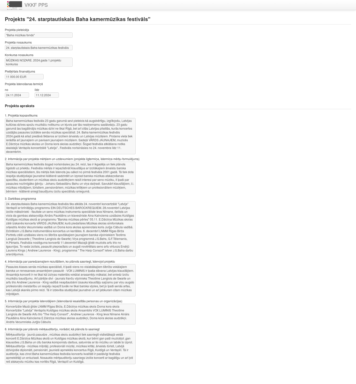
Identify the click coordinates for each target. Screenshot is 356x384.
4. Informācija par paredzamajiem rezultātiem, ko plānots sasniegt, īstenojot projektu (60, 261)
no (6, 90)
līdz (37, 90)
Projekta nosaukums (18, 42)
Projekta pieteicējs (17, 30)
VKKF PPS (36, 4)
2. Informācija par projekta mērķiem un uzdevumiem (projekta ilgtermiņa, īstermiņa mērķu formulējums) (72, 159)
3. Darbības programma (20, 198)
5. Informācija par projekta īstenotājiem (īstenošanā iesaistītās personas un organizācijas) (63, 301)
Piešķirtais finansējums (20, 71)
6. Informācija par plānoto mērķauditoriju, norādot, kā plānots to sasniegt (52, 329)
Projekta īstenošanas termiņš (24, 84)
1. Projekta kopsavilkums (21, 115)
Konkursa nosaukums (19, 55)
